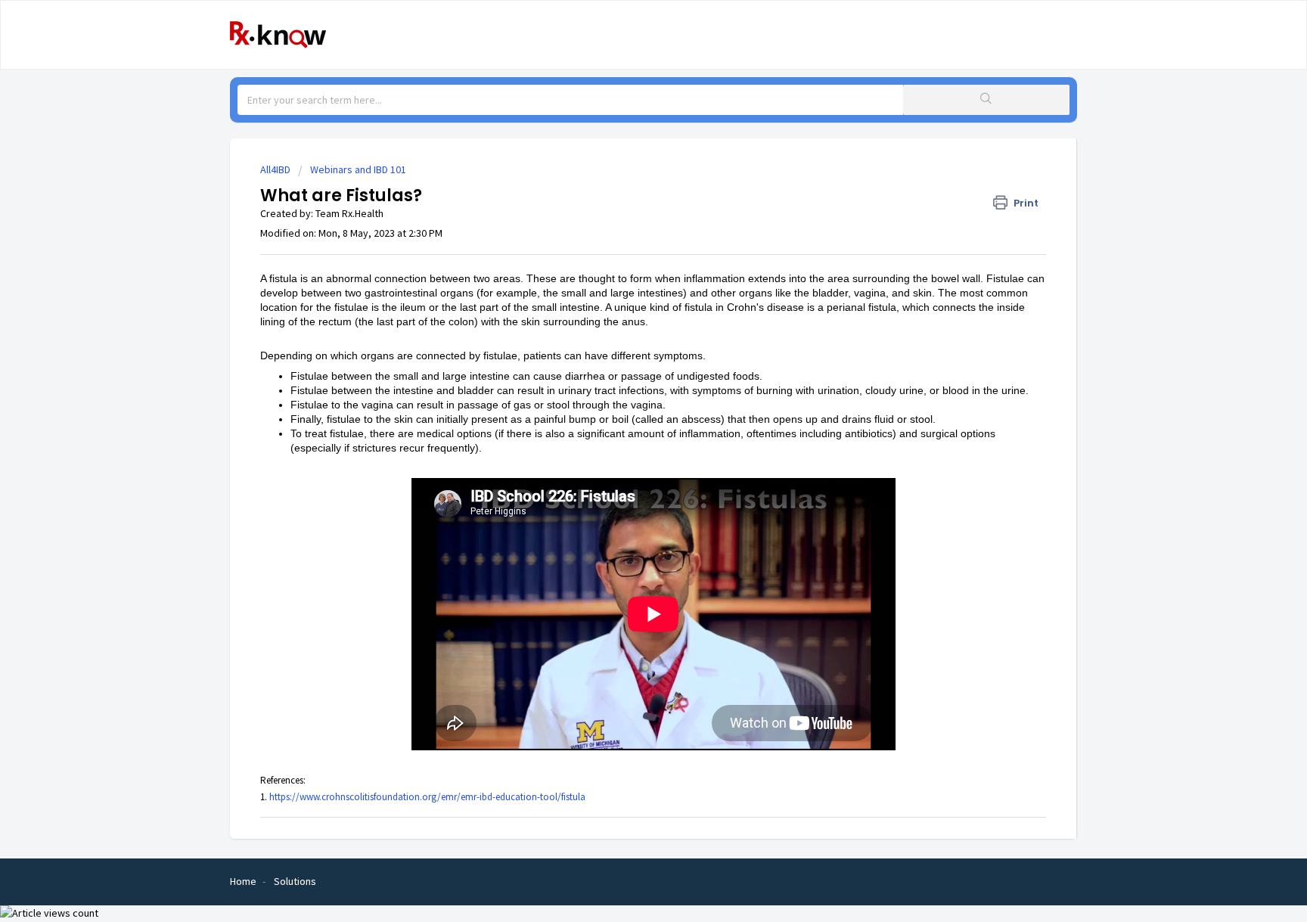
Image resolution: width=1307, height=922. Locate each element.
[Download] (625, 264)
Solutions (295, 881)
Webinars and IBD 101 (358, 169)
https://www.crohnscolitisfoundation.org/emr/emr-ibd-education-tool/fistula (427, 796)
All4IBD (275, 169)
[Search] (986, 100)
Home (243, 881)
